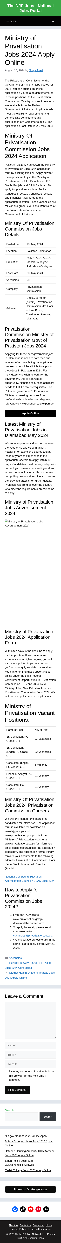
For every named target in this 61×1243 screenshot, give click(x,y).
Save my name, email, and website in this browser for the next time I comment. (31, 1075)
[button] (53, 21)
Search (9, 1110)
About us (13, 1225)
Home (49, 1225)
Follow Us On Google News (30, 1189)
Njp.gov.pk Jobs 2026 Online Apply (26, 1136)
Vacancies (15, 958)
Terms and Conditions (39, 1229)
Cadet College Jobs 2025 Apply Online (28, 1170)
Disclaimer (38, 1225)
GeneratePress (35, 1238)
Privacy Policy (18, 1229)
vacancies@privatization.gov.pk (32, 935)
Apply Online (30, 413)
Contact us (25, 1225)
